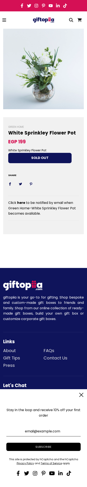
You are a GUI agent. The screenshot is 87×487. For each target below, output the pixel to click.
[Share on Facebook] (10, 184)
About (9, 351)
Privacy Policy (25, 463)
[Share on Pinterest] (31, 184)
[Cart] (79, 20)
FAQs (49, 351)
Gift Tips (11, 358)
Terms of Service (51, 463)
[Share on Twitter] (20, 184)
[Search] (71, 20)
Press (9, 365)
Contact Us (55, 358)
